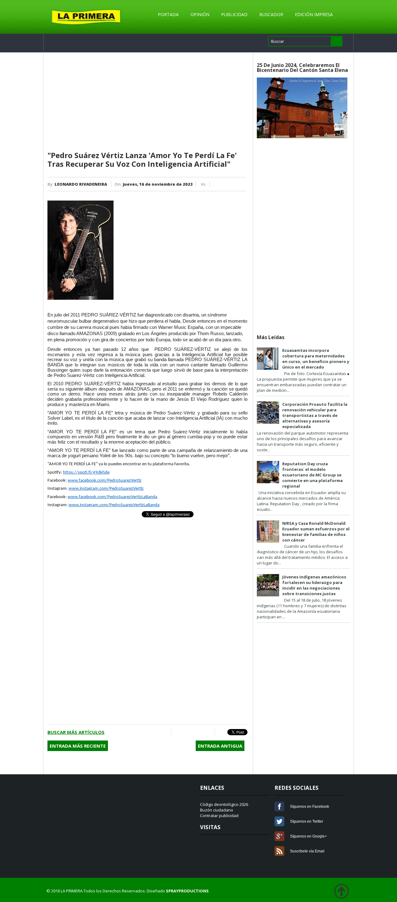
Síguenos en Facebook (279, 806)
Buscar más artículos (76, 732)
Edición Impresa (314, 14)
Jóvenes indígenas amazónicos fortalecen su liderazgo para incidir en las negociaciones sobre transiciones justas (314, 585)
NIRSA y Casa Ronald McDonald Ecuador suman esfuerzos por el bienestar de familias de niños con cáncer (316, 531)
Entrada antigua (220, 746)
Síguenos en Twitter (279, 821)
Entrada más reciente (78, 746)
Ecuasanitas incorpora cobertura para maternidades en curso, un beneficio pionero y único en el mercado (315, 358)
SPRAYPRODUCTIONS (187, 891)
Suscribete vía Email (279, 851)
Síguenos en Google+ (279, 836)
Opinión (199, 14)
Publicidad (234, 14)
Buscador (271, 14)
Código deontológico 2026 (224, 804)
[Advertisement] (147, 102)
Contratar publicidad (219, 815)
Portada (168, 14)
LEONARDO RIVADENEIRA (81, 184)
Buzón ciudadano (216, 810)
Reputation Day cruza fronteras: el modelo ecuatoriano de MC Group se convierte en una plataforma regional (312, 475)
